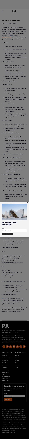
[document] (14, 219)
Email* (3, 228)
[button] (28, 203)
